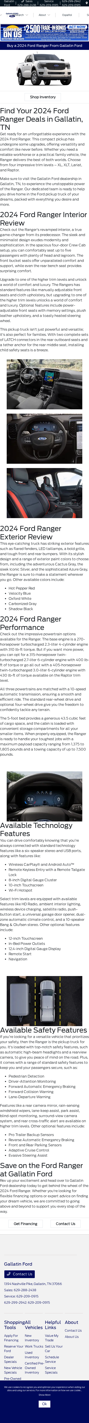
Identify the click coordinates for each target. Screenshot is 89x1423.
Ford (41, 194)
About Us (72, 1337)
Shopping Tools (14, 1325)
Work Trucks (34, 1346)
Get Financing (25, 1224)
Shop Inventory (43, 97)
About (71, 1322)
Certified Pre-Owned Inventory (34, 1368)
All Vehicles (34, 1325)
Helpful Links (53, 1325)
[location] (87, 3)
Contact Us (65, 1224)
